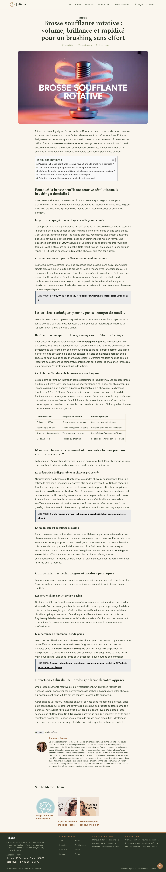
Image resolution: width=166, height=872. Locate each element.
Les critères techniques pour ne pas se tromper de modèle (68, 167)
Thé (69, 4)
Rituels (78, 4)
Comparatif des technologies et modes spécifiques (64, 174)
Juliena (10, 858)
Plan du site (155, 869)
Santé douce (103, 4)
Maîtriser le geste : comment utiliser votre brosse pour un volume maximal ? (77, 171)
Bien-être (63, 849)
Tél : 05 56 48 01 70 (28, 861)
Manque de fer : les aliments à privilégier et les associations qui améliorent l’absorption (106, 840)
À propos (39, 732)
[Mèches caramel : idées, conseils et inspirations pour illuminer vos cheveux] (89, 806)
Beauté (83, 18)
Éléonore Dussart (58, 738)
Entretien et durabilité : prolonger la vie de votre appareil (67, 178)
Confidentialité (142, 869)
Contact (150, 4)
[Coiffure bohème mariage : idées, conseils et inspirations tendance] (67, 806)
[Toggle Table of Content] (112, 160)
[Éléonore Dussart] (42, 747)
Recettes (89, 4)
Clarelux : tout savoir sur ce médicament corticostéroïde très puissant (142, 840)
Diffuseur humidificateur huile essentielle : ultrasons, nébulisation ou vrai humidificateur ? (106, 847)
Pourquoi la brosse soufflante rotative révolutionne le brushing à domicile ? (76, 164)
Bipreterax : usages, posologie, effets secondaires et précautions (142, 843)
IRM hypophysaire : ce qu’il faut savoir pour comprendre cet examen (142, 846)
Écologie (139, 4)
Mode (77, 849)
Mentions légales (127, 869)
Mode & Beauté (122, 4)
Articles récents (52, 732)
